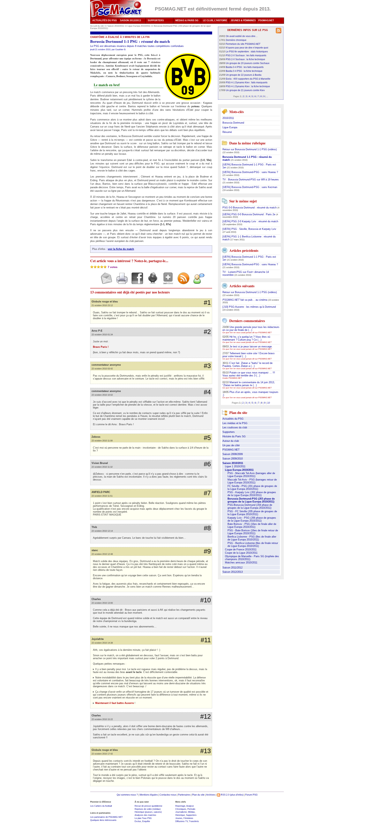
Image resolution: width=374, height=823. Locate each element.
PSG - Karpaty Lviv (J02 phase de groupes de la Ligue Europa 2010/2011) (252, 494)
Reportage (180, 806)
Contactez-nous (168, 794)
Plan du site (198, 794)
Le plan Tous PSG (143, 818)
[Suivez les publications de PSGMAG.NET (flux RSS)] (182, 281)
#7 (207, 493)
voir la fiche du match (121, 249)
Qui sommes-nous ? (127, 794)
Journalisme (181, 812)
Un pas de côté (231, 445)
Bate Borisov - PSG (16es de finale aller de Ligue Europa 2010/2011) (252, 525)
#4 (207, 392)
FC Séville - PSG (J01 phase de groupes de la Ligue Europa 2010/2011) (252, 487)
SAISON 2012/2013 (130, 20)
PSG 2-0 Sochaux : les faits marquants (246, 55)
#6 (207, 464)
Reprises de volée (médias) (148, 809)
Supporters (228, 431)
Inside (232, 378)
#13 (205, 750)
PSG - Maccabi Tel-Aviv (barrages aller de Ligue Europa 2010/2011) (251, 475)
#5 (207, 437)
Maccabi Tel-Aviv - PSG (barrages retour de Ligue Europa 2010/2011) (252, 481)
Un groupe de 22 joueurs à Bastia (243, 75)
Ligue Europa (229, 127)
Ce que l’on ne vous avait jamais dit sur (247, 332)
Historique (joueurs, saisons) (148, 812)
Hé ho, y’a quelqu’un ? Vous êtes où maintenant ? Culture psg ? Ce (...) (246, 338)
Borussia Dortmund (233, 122)
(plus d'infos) (236, 794)
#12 (205, 716)
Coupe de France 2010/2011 (241, 549)
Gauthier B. (120, 49)
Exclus (138, 821)
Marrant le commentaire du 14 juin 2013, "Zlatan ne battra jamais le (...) (248, 384)
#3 (207, 365)
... (267, 96)
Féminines (188, 818)
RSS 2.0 (224, 794)
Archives (210, 794)
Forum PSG (251, 794)
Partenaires (184, 794)
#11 (206, 640)
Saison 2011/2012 (232, 567)
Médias (191, 812)
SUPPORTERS (156, 20)
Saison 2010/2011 (116, 26)
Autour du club (230, 440)
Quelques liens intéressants (103, 820)
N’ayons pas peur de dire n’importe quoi (247, 47)
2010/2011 (228, 118)
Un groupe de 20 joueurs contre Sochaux (247, 63)
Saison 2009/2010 (232, 458)
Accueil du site (97, 26)
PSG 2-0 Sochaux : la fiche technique (245, 59)
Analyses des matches (145, 815)
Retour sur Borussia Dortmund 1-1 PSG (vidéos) (249, 149)
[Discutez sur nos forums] (197, 281)
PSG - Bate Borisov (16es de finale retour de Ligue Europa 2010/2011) (253, 532)
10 (268, 402)
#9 (207, 551)
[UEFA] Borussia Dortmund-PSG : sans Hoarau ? (250, 172)
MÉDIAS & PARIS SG (186, 20)
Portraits (191, 809)
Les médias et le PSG (234, 423)
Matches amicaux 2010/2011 (241, 562)
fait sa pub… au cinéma (245, 299)
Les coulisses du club (234, 427)
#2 (207, 331)
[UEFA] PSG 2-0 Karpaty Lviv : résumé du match (250, 221)
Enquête (146, 821)
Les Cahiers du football (101, 806)
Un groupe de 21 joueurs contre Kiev (245, 90)
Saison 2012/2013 (232, 571)
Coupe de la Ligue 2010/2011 (241, 552)
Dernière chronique (236, 40)
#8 (207, 528)
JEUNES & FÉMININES (243, 20)
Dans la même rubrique (247, 143)
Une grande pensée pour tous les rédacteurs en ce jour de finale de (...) (250, 328)
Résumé (227, 132)
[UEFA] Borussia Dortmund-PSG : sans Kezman (249, 187)
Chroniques (180, 809)
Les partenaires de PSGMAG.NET (106, 817)
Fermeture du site (243, 44)
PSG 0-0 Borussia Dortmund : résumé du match (249, 207)
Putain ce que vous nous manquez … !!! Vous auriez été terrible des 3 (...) (248, 374)
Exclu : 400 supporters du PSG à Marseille (248, 78)
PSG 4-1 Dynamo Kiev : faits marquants (246, 82)
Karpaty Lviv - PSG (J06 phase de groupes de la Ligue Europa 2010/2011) (252, 519)
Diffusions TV (181, 821)
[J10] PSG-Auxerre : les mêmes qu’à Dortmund (249, 306)
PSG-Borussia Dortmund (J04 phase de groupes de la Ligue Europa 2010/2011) (250, 506)
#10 (205, 600)
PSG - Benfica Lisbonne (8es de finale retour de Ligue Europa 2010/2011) (253, 544)
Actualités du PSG (232, 418)
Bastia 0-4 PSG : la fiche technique (244, 71)
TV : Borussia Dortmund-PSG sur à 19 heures (250, 179)
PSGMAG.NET (266, 20)
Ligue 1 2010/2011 (235, 466)
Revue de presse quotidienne (148, 806)
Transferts (194, 821)
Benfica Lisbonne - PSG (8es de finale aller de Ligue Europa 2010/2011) (252, 538)
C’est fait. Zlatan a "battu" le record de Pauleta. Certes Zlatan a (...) (247, 364)
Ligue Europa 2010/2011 (139, 26)
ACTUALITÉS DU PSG (104, 20)
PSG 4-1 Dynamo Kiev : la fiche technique (248, 86)
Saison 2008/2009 (232, 454)
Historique (180, 815)
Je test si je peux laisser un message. (251, 346)
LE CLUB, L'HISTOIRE (215, 20)
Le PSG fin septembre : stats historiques (247, 51)
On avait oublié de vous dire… (242, 36)
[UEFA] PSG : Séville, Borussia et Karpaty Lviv (249, 228)
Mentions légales (149, 794)
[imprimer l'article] (120, 281)
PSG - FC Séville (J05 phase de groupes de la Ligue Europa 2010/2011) (252, 513)
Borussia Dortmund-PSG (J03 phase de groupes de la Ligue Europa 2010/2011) (251, 500)
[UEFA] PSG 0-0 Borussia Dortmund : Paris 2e (249, 214)
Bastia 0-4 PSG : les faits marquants (245, 67)
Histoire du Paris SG (234, 436)
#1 (207, 302)
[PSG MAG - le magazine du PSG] (116, 9)
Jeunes (178, 818)
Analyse (190, 806)
